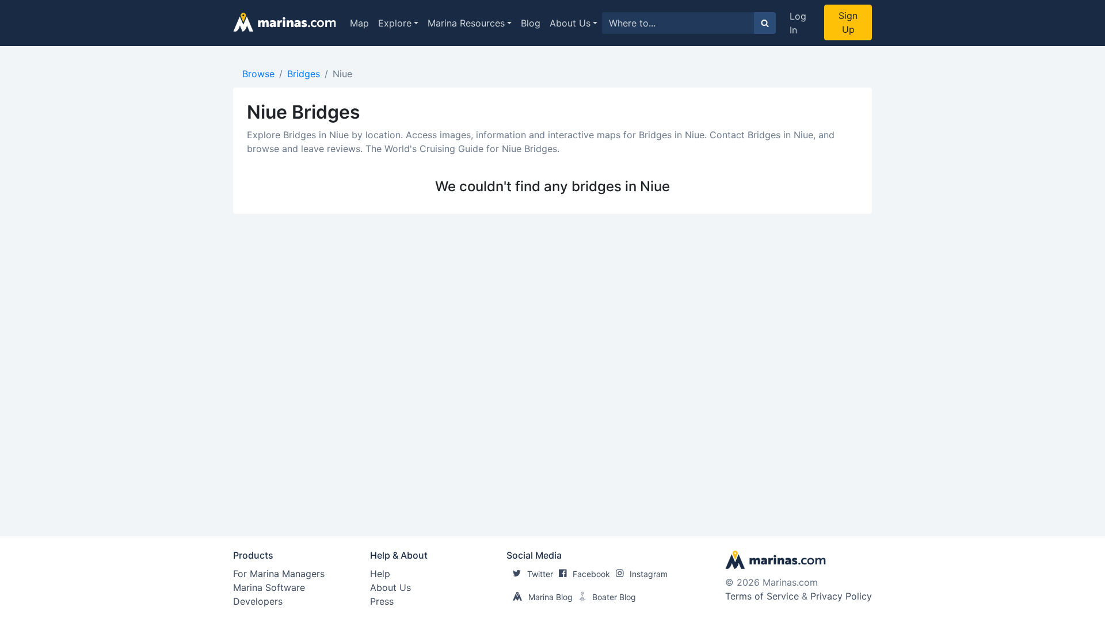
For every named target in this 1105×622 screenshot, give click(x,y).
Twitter (540, 574)
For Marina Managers (279, 573)
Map (359, 23)
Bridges (303, 73)
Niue (342, 73)
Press (382, 601)
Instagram (649, 574)
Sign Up (848, 22)
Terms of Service (762, 596)
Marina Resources (466, 23)
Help (380, 573)
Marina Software (269, 587)
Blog (530, 23)
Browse (258, 73)
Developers (258, 601)
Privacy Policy (841, 596)
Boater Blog (614, 597)
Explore (394, 23)
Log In (798, 23)
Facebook (591, 574)
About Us (570, 23)
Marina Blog (550, 597)
